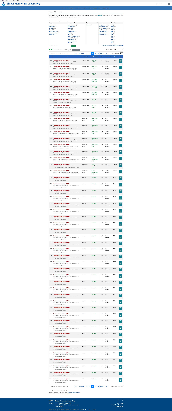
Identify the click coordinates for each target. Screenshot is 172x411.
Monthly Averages (103, 28)
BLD (112, 38)
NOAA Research (59, 406)
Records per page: (115, 53)
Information (106, 8)
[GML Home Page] (62, 8)
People (71, 8)
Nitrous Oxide (71, 39)
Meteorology (52, 26)
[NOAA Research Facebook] (116, 400)
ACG (112, 28)
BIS (112, 36)
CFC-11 (69, 33)
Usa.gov (94, 409)
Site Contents (120, 403)
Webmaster (120, 404)
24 (86, 53)
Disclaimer (68, 409)
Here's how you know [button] (29, 0)
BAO (112, 33)
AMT (112, 29)
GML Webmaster (67, 393)
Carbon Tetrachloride (73, 36)
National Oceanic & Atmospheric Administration (67, 405)
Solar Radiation (71, 31)
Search (74, 45)
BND (112, 41)
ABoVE (112, 26)
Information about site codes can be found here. (112, 45)
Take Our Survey (119, 406)
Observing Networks (86, 8)
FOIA (89, 409)
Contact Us (113, 404)
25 (89, 53)
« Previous (81, 53)
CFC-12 (69, 34)
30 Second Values (103, 34)
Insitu (87, 25)
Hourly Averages (102, 25)
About (65, 8)
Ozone (50, 29)
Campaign (51, 34)
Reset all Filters (76, 50)
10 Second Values (103, 31)
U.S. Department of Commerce (63, 403)
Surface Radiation (72, 25)
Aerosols (51, 28)
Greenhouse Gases (53, 33)
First (76, 53)
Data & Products (97, 8)
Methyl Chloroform (72, 38)
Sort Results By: (109, 49)
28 (98, 53)
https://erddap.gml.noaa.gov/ (74, 392)
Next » (101, 53)
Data (121, 60)
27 (95, 53)
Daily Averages (102, 29)
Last (106, 53)
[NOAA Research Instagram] (121, 400)
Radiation (51, 25)
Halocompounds (53, 31)
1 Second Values (102, 33)
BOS (112, 42)
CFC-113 (70, 42)
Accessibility (60, 409)
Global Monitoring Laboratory (23, 3)
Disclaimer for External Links (79, 409)
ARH (112, 31)
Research (77, 8)
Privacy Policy (52, 409)
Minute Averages (103, 26)
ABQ (112, 25)
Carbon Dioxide (71, 41)
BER (112, 34)
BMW (112, 39)
